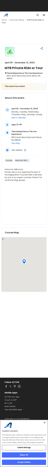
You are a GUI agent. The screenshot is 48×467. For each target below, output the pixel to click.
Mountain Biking (17, 20)
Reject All (24, 455)
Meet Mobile (10, 406)
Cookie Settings (24, 447)
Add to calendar (18, 117)
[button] (41, 48)
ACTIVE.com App (12, 397)
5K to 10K (8, 403)
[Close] (44, 422)
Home (4, 20)
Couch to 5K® (11, 400)
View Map (15, 143)
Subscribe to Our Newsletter (17, 418)
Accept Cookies (24, 462)
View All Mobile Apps (13, 409)
